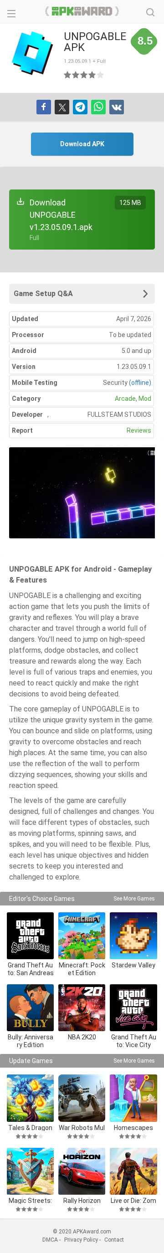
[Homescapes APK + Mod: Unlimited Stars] (133, 1097)
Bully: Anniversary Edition (30, 1040)
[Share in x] (62, 107)
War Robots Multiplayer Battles (82, 1127)
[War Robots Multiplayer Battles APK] (81, 1097)
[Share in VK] (116, 107)
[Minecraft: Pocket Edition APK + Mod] (81, 935)
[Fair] (76, 74)
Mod (144, 398)
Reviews (139, 430)
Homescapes (133, 1127)
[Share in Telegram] (80, 107)
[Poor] (68, 74)
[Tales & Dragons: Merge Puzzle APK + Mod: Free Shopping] (30, 1097)
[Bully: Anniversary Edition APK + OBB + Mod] (30, 1007)
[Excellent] (101, 74)
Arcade (125, 398)
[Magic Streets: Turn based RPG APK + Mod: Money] (30, 1171)
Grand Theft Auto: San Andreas (30, 969)
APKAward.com (82, 11)
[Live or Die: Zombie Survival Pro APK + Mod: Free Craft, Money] (133, 1171)
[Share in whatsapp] (98, 107)
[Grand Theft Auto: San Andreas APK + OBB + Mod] (30, 935)
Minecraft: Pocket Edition (82, 969)
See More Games (134, 898)
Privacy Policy (81, 1240)
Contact (114, 1240)
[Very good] (92, 74)
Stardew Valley (133, 965)
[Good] (84, 74)
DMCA (50, 1240)
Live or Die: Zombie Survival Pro (133, 1200)
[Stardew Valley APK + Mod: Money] (133, 935)
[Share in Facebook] (43, 107)
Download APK (82, 144)
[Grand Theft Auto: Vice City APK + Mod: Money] (133, 1007)
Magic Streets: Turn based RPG (30, 1200)
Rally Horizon (82, 1200)
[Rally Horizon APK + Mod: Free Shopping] (81, 1171)
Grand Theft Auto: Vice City (133, 1040)
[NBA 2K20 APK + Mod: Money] (81, 1007)
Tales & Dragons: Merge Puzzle (30, 1127)
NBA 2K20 (82, 1037)
